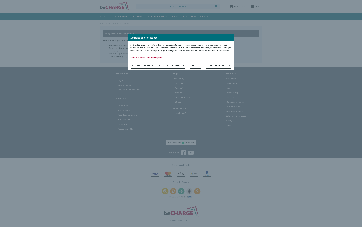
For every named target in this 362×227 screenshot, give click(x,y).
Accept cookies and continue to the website (158, 65)
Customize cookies (219, 65)
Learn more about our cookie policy (146, 57)
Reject (196, 65)
